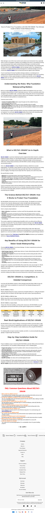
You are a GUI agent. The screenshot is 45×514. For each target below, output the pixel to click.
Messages (22, 483)
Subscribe (40, 499)
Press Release (22, 448)
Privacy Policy (22, 465)
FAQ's (22, 454)
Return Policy (22, 474)
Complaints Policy (22, 469)
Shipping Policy (22, 472)
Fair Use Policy (22, 467)
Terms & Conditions (22, 463)
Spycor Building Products (36, 363)
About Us (22, 446)
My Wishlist (22, 487)
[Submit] (1, 3)
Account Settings (22, 489)
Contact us (22, 452)
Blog (22, 456)
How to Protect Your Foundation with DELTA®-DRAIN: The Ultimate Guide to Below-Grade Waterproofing (22, 28)
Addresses (22, 485)
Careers (22, 444)
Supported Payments (22, 450)
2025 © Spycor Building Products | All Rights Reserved (22, 509)
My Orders (22, 481)
